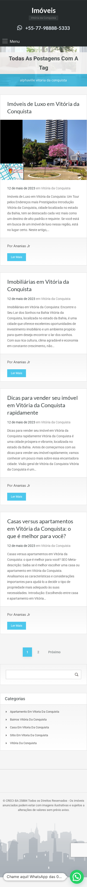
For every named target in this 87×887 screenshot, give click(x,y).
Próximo (54, 652)
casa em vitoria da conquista (29, 727)
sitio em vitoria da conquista (29, 735)
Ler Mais (16, 257)
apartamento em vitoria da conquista (34, 711)
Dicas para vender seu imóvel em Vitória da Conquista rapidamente (42, 405)
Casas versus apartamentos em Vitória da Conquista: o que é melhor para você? (40, 528)
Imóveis (44, 10)
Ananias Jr (21, 246)
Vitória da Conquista (56, 188)
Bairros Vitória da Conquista (28, 719)
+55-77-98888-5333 (47, 28)
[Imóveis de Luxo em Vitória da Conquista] (43, 149)
